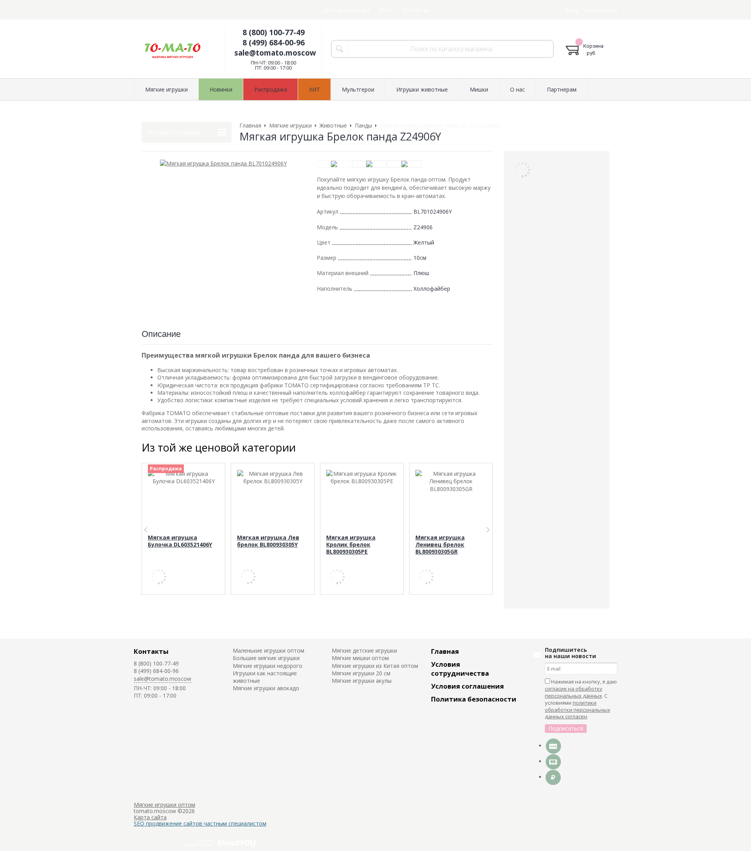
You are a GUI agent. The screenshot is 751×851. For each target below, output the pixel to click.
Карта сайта (150, 817)
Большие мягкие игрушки (266, 658)
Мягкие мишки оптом (360, 658)
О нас (517, 89)
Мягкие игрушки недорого (267, 665)
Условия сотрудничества (460, 669)
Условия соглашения (467, 686)
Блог (385, 10)
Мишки (479, 89)
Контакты (415, 10)
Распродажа (270, 89)
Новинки (221, 89)
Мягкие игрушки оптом (164, 804)
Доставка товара (346, 10)
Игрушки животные (422, 89)
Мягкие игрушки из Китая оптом (375, 665)
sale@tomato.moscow (275, 53)
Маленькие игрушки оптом (268, 650)
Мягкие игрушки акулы (362, 680)
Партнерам (562, 89)
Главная (445, 651)
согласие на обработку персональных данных (573, 692)
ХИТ (314, 89)
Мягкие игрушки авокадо (266, 688)
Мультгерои (358, 89)
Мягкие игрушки (166, 89)
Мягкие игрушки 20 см (361, 673)
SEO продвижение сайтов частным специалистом (200, 823)
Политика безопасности (473, 698)
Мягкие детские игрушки (364, 650)
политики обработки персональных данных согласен (577, 709)
